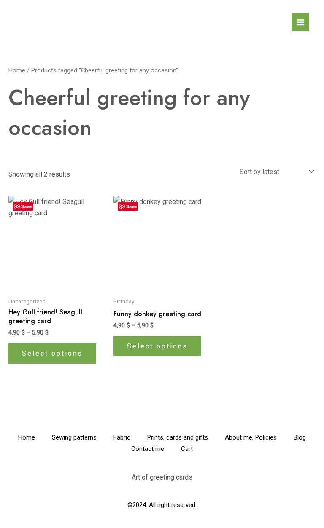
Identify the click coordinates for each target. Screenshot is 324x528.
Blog (300, 437)
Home (16, 70)
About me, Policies (251, 437)
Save (26, 206)
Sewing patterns (74, 437)
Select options (52, 353)
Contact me (147, 449)
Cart (187, 449)
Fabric (121, 437)
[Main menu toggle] (300, 22)
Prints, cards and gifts (177, 437)
